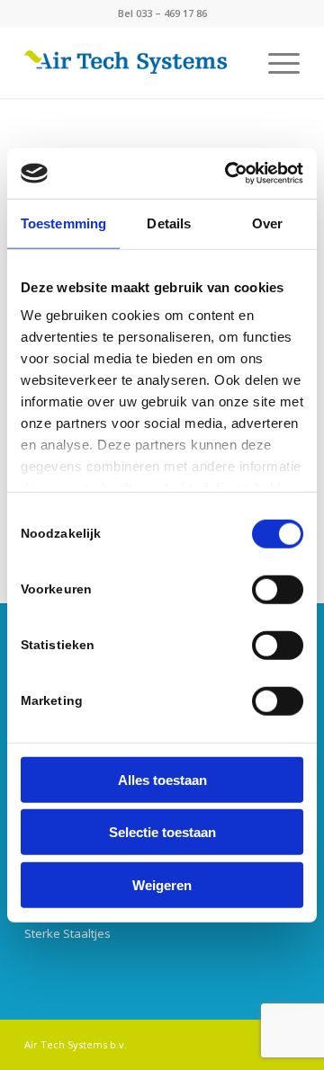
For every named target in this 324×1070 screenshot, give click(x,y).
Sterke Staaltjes (67, 933)
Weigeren (162, 884)
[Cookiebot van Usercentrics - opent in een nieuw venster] (228, 173)
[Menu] (275, 62)
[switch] (277, 589)
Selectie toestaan (162, 832)
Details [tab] (169, 222)
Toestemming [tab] (63, 222)
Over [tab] (267, 222)
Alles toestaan (162, 779)
